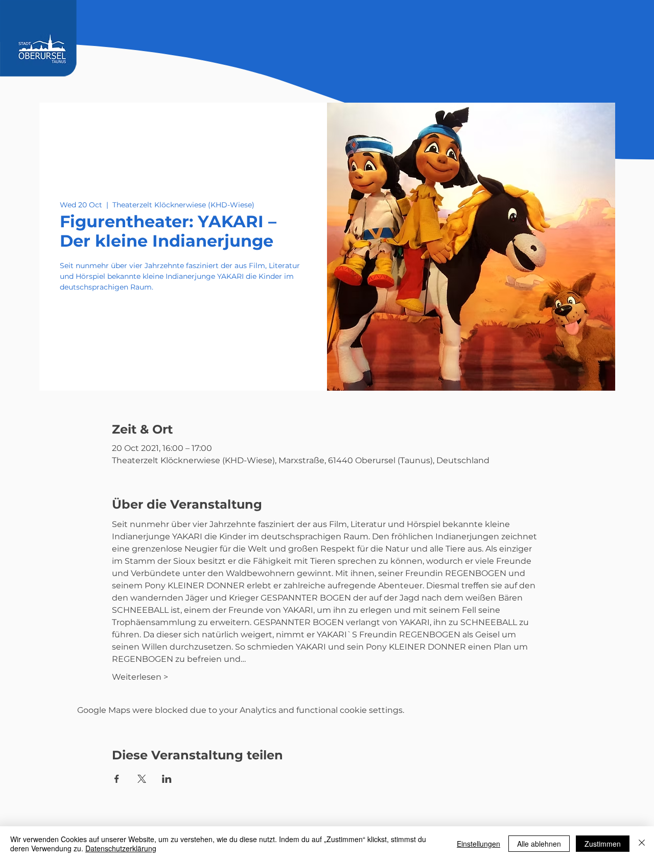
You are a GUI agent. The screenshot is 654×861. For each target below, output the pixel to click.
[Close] (642, 843)
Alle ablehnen (539, 844)
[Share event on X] (142, 779)
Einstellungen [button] (478, 844)
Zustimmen (603, 844)
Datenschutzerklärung (120, 848)
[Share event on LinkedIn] (167, 779)
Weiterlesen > (140, 677)
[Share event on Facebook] (117, 779)
